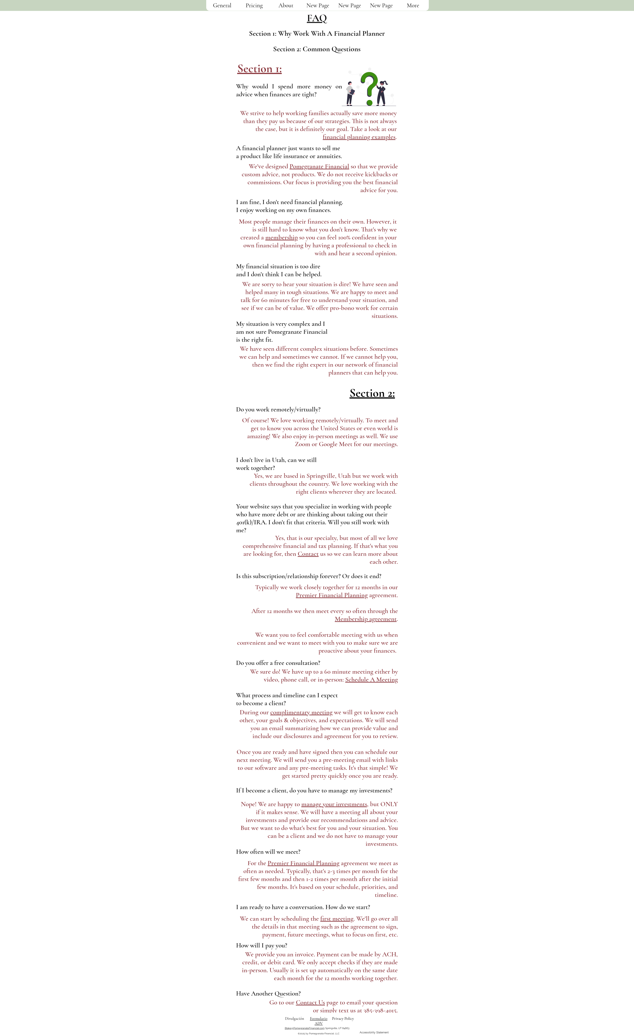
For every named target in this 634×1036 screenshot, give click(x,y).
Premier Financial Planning (332, 595)
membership (281, 237)
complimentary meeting (301, 712)
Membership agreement (366, 619)
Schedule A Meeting (371, 679)
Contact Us (310, 1002)
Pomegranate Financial (319, 166)
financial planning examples (359, 137)
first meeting (336, 918)
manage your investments (334, 804)
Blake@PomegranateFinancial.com (305, 1028)
